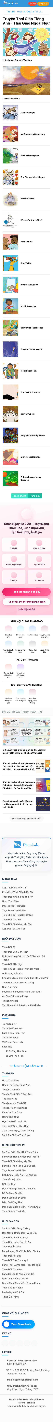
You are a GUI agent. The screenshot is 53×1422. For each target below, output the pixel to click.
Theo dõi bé (8, 947)
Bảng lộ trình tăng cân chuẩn (19, 1165)
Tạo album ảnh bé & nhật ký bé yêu (21, 1005)
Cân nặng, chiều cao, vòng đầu (19, 1232)
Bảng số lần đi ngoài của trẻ (18, 1274)
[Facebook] (12, 1343)
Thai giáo (10, 11)
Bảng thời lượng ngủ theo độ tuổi (21, 1264)
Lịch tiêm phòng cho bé (15, 1278)
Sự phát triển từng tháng (16, 1228)
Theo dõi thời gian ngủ (15, 1260)
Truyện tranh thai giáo (14, 1107)
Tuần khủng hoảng (12, 1287)
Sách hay (7, 1046)
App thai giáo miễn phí (14, 887)
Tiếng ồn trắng (10, 1296)
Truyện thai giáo (11, 1089)
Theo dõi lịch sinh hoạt (15, 951)
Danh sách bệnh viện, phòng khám (21, 1206)
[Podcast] (19, 1343)
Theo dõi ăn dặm (11, 1246)
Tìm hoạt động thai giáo (15, 1126)
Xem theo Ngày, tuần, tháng (18, 1130)
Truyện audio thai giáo (14, 1103)
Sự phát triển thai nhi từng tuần (20, 1152)
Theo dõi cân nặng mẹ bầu (17, 924)
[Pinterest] (34, 1343)
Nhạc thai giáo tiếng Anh (16, 1085)
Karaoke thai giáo (12, 1112)
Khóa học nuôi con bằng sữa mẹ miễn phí (25, 978)
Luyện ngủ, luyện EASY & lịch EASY (22, 991)
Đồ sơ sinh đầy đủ (12, 1193)
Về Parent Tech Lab (12, 1042)
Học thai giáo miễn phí (14, 1121)
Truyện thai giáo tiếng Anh (17, 1094)
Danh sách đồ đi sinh (14, 1197)
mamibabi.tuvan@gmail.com (22, 1379)
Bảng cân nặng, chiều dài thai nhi (21, 1156)
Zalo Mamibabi (21, 1324)
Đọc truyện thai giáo (13, 905)
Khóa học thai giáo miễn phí (17, 892)
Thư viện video (10, 1037)
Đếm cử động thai (12, 1202)
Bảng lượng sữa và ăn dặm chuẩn (21, 1251)
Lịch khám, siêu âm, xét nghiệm (19, 1174)
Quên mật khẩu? (26, 609)
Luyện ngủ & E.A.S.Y (13, 1292)
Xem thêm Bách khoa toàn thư (26, 818)
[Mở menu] (51, 3)
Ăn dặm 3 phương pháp (15, 996)
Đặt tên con (9, 1184)
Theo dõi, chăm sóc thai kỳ (17, 896)
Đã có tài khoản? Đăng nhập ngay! (27, 601)
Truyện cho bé (10, 1000)
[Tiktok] (27, 1343)
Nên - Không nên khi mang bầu (19, 1188)
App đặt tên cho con (14, 928)
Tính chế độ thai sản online (17, 915)
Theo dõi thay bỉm (12, 1269)
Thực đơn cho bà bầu (14, 910)
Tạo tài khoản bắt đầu (27, 591)
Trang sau (34, 495)
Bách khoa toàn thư (13, 1033)
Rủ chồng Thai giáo (16, 1051)
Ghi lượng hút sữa (12, 973)
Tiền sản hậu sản (11, 1179)
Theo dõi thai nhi (11, 919)
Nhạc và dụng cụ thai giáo (30, 11)
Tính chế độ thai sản (13, 1211)
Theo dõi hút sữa (11, 1255)
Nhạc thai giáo (10, 901)
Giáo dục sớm (10, 987)
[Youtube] (5, 1343)
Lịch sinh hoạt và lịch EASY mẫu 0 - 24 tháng (23, 958)
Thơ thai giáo (9, 1098)
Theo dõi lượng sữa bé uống (18, 982)
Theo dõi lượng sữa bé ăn (16, 1242)
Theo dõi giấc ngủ (12, 964)
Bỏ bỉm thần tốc (14, 1055)
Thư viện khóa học (12, 1028)
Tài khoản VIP (9, 1023)
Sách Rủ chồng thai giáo (16, 1135)
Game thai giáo (10, 1116)
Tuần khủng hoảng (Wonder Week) (21, 968)
